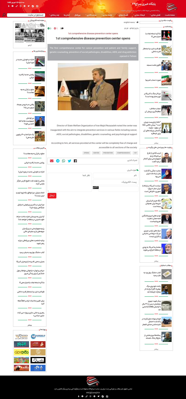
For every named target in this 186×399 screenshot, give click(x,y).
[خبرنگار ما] (8, 6)
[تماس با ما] (17, 6)
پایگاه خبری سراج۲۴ (144, 4)
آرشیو (30, 45)
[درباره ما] (12, 6)
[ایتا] (37, 6)
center (96, 153)
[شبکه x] (29, 6)
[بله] (33, 6)
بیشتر (156, 143)
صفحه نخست (170, 15)
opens (86, 153)
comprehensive (123, 153)
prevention (108, 153)
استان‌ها (67, 15)
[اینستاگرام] (21, 6)
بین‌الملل (77, 15)
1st (135, 153)
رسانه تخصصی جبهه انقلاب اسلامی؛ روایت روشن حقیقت (140, 10)
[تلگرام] (25, 6)
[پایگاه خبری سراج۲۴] (172, 6)
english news (129, 22)
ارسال (51, 196)
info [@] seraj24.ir (93, 392)
